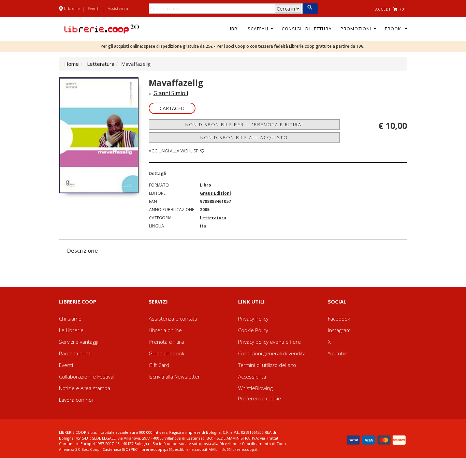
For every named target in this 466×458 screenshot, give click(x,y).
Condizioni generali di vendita (272, 353)
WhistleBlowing (255, 388)
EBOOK (394, 29)
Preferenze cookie (259, 398)
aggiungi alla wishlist (174, 151)
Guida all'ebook (166, 353)
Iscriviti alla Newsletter (174, 376)
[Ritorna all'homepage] (101, 28)
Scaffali (259, 29)
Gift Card (159, 364)
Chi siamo (70, 318)
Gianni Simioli (171, 93)
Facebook (339, 318)
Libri (233, 29)
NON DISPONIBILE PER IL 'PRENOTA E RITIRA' (244, 124)
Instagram (339, 330)
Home (71, 63)
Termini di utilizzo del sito (267, 364)
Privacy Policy (253, 318)
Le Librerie (71, 330)
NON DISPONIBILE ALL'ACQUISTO (244, 137)
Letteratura (100, 63)
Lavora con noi (76, 399)
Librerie (72, 8)
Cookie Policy (253, 330)
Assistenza (118, 8)
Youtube (337, 353)
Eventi (94, 8)
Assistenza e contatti (173, 318)
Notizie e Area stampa (84, 388)
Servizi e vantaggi (78, 341)
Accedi (382, 9)
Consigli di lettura (307, 29)
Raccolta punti (75, 353)
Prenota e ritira (166, 341)
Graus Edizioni (215, 193)
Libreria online (165, 330)
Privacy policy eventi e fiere (269, 341)
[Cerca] (310, 8)
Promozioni (356, 29)
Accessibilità (252, 376)
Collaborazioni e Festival (86, 376)
